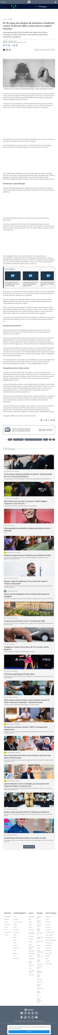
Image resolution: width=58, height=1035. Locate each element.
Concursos (31, 929)
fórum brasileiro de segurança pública (33, 439)
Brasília (30, 922)
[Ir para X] (29, 1017)
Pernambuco (32, 958)
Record (40, 913)
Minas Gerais (32, 953)
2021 (53, 439)
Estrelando (15, 929)
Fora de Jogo (7, 924)
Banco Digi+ (48, 916)
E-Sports (6, 922)
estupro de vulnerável (18, 439)
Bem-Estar (15, 919)
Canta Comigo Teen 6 (40, 956)
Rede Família (48, 953)
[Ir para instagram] (29, 1013)
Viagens (15, 953)
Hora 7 (30, 944)
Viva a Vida (15, 958)
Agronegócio (32, 916)
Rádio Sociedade (49, 935)
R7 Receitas (16, 948)
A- (9, 50)
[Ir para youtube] (36, 1017)
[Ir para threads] (36, 1013)
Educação (31, 939)
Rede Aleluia (48, 950)
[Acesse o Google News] (14, 45)
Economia (31, 936)
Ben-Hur (39, 945)
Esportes (7, 913)
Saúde (30, 968)
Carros (30, 924)
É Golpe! (30, 941)
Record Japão (49, 945)
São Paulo (31, 965)
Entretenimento (19, 913)
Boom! (38, 948)
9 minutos (45, 439)
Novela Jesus (40, 988)
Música (15, 942)
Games (15, 937)
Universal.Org (49, 963)
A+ (7, 50)
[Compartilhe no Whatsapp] (12, 45)
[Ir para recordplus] (21, 1017)
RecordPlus (48, 929)
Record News (49, 948)
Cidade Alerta (40, 964)
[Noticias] (29, 6)
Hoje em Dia (40, 981)
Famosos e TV (16, 932)
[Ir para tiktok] (25, 1017)
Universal (48, 961)
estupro (10, 439)
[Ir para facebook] (25, 1013)
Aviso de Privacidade (16, 1028)
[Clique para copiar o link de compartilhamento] (17, 45)
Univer (47, 958)
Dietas (14, 927)
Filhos (14, 935)
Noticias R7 (5, 19)
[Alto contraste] (4, 50)
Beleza (14, 916)
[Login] (55, 2)
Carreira (47, 919)
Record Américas (49, 937)
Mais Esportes (7, 932)
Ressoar (47, 955)
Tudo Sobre (31, 974)
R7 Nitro (15, 945)
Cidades (10, 19)
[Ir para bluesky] (21, 1013)
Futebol (6, 927)
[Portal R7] (29, 2)
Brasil (30, 919)
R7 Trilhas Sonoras (50, 932)
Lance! (5, 929)
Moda (14, 940)
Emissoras (48, 924)
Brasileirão (6, 919)
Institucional (51, 913)
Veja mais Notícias (29, 846)
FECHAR (29, 1032)
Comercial (48, 922)
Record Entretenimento (51, 940)
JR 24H (31, 913)
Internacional (32, 951)
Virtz (14, 955)
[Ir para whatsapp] (32, 1017)
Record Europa (49, 942)
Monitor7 (31, 956)
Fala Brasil (39, 979)
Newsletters (48, 927)
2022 (50, 439)
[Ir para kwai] (32, 1013)
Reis (38, 995)
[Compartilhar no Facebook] (6, 45)
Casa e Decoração (17, 922)
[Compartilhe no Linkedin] (9, 45)
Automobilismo (7, 916)
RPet (14, 950)
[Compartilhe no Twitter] (4, 45)
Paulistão (6, 935)
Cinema (15, 924)
